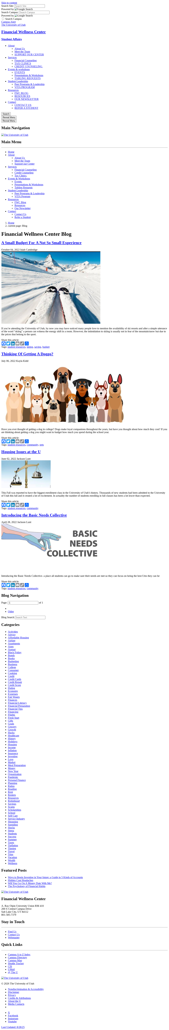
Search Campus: (9, 12)
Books (11, 658)
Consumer (13, 670)
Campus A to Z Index (19, 954)
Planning (12, 783)
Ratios (11, 786)
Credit (11, 676)
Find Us (12, 931)
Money (11, 768)
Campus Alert (8, 21)
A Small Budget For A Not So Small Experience (41, 243)
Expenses (13, 694)
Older (11, 611)
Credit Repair (15, 682)
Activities (13, 631)
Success (12, 836)
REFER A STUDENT (26, 108)
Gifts (10, 720)
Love (10, 759)
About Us (20, 48)
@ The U (13, 972)
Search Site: (7, 5)
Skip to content (9, 2)
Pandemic (13, 777)
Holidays (12, 741)
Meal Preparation (17, 765)
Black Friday (14, 652)
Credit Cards (14, 679)
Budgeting (13, 661)
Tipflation (13, 845)
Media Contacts (16, 1004)
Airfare (11, 640)
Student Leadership (18, 81)
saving (37, 346)
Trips (10, 854)
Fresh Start (13, 717)
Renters (12, 795)
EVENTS (20, 72)
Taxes (11, 842)
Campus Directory (17, 957)
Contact (12, 102)
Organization (14, 774)
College (12, 667)
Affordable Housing (18, 637)
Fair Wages (14, 697)
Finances (12, 700)
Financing (13, 711)
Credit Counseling (24, 172)
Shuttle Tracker (16, 963)
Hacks (11, 732)
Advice (12, 634)
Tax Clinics (21, 175)
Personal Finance (17, 780)
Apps (11, 646)
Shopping (13, 821)
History (12, 738)
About (11, 45)
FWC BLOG (21, 93)
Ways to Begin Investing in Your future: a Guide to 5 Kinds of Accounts (45, 877)
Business (12, 664)
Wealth (11, 860)
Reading (12, 789)
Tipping (12, 848)
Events (18, 181)
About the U (14, 1001)
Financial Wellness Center (23, 32)
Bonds (11, 655)
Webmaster (13, 937)
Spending (13, 824)
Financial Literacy (17, 703)
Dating (11, 688)
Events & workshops (19, 69)
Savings (12, 803)
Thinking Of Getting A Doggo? (27, 354)
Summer (12, 839)
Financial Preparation (19, 705)
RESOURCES (22, 96)
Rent (10, 792)
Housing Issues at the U (21, 452)
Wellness (12, 863)
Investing (12, 756)
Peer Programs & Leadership (30, 84)
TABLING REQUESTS (28, 78)
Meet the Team (22, 51)
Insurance (13, 753)
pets (42, 444)
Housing (12, 744)
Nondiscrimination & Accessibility (26, 989)
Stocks (11, 827)
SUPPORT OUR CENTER (29, 54)
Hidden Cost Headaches (20, 880)
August (12, 649)
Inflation (12, 750)
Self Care (13, 815)
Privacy (12, 995)
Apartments (14, 643)
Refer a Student (23, 217)
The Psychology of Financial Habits (26, 886)
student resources (16, 346)
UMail (11, 969)
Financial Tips (15, 708)
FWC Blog (20, 202)
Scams (11, 806)
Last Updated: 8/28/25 (13, 1027)
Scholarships (14, 809)
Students (12, 833)
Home (11, 151)
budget (46, 346)
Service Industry (16, 818)
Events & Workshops (19, 178)
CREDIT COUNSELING (29, 66)
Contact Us (20, 214)
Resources (13, 90)
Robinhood (14, 801)
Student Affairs (11, 39)
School (11, 812)
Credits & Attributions (19, 998)
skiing (30, 346)
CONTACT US (23, 105)
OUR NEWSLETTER (27, 99)
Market (11, 762)
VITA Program (22, 196)
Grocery (12, 726)
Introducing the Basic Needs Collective (34, 515)
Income (12, 747)
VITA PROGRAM (25, 87)
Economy (13, 691)
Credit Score (14, 685)
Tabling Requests (24, 187)
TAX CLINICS (23, 63)
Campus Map (15, 960)
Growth (12, 729)
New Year (13, 771)
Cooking (12, 673)
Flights (11, 714)
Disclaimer (13, 992)
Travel (11, 851)
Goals (11, 723)
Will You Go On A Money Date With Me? (30, 883)
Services (12, 57)
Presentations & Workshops (29, 75)
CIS (10, 966)
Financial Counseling (26, 60)
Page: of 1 (22, 602)
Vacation (12, 857)
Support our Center (24, 163)
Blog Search (7, 617)
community (32, 444)
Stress (11, 830)
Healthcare (13, 735)
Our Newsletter (23, 208)
